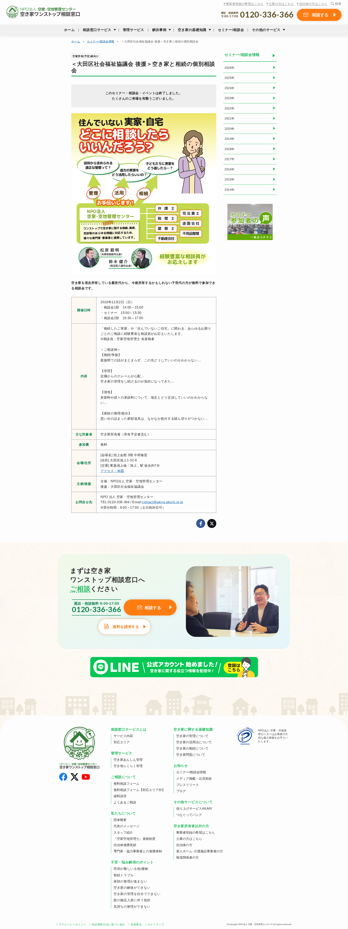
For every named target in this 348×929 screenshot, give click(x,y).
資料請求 (120, 796)
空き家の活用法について (194, 742)
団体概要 (120, 820)
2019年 (230, 138)
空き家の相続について (192, 748)
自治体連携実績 (125, 845)
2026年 (230, 67)
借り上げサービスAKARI (194, 808)
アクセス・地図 (112, 471)
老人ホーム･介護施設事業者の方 (199, 851)
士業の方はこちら (281, 3)
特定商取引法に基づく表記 (108, 924)
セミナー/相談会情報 (100, 41)
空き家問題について (190, 754)
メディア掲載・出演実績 (194, 778)
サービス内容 (123, 736)
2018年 (230, 149)
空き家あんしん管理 (128, 759)
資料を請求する (126, 627)
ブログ (181, 791)
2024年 (230, 88)
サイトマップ (156, 924)
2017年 (230, 159)
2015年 (230, 179)
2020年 (230, 128)
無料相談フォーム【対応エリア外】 (139, 790)
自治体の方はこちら (313, 3)
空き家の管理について (192, 736)
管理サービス (133, 30)
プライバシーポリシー (72, 924)
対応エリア (122, 742)
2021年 (230, 118)
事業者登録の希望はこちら (245, 3)
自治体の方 (184, 845)
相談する (320, 15)
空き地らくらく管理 (128, 766)
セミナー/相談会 (231, 30)
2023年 (230, 98)
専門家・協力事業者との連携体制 (138, 851)
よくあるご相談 (125, 802)
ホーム (69, 30)
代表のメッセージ (126, 826)
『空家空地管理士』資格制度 (134, 838)
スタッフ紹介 (123, 832)
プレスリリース (187, 785)
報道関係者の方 (187, 857)
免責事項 (136, 924)
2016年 (230, 169)
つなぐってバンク (189, 815)
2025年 (230, 77)
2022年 (230, 108)
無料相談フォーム (126, 783)
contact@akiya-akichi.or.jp (162, 502)
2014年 (230, 189)
